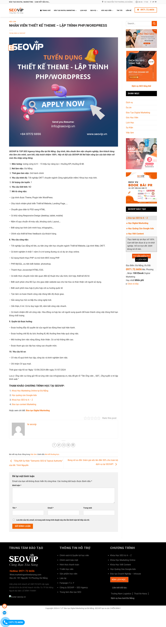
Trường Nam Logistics (121, 593)
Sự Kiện (129, 127)
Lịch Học (83, 10)
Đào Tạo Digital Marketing (64, 10)
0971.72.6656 (134, 269)
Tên (14, 508)
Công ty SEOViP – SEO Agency (74, 587)
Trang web (87, 508)
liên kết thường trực (52, 454)
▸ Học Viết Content (135, 233)
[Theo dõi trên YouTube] (155, 2)
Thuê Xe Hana (140, 593)
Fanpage (64, 583)
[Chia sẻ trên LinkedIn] (73, 445)
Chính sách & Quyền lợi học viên (74, 555)
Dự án (129, 107)
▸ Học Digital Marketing (137, 223)
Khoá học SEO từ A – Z (22, 400)
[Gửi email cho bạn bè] (63, 445)
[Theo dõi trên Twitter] (153, 2)
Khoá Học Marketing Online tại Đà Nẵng (30, 390)
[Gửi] (154, 23)
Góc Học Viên (106, 10)
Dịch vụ (129, 102)
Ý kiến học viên (66, 569)
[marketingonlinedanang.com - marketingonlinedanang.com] (22, 11)
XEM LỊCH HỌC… (119, 579)
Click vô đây (133, 284)
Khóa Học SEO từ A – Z (121, 555)
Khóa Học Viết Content (120, 564)
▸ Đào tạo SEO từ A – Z (137, 218)
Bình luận (16, 485)
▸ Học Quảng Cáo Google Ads (140, 228)
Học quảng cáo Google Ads (24, 395)
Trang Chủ (46, 10)
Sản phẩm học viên (68, 573)
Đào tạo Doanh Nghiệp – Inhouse (125, 573)
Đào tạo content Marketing (24, 404)
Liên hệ (63, 578)
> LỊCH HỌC (141, 259)
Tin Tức (120, 10)
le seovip (21, 33)
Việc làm (12, 22)
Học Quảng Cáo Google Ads (123, 569)
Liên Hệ (128, 10)
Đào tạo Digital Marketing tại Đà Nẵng (79, 608)
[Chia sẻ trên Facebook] (54, 445)
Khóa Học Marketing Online (122, 560)
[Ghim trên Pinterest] (68, 445)
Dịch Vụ (93, 10)
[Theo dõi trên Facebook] (150, 2)
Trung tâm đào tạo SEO (70, 592)
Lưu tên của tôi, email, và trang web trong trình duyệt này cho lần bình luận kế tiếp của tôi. (53, 520)
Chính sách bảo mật (69, 560)
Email (51, 508)
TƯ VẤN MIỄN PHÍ (141, 256)
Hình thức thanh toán (69, 564)
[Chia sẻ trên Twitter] (59, 445)
